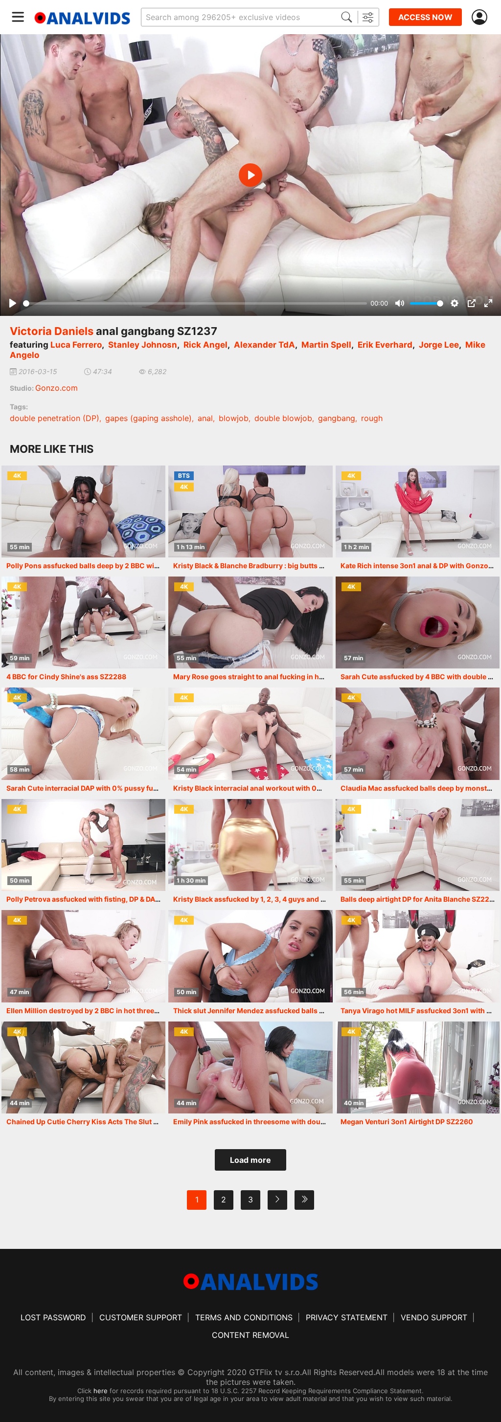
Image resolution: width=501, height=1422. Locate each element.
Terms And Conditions (244, 1317)
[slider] (195, 303)
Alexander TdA (264, 345)
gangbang (336, 418)
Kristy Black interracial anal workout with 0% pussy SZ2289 (272, 788)
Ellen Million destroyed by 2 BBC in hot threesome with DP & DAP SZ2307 (127, 1010)
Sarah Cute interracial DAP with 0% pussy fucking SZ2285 (103, 788)
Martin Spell (326, 345)
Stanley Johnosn (142, 345)
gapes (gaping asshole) (148, 418)
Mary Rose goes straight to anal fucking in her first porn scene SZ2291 (290, 676)
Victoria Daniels (51, 331)
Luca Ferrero (76, 345)
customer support (140, 1317)
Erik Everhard (385, 345)
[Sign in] (481, 17)
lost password (53, 1317)
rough (372, 418)
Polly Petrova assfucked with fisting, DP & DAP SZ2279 (96, 899)
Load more (250, 1160)
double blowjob (283, 418)
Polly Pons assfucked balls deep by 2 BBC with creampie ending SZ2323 (126, 565)
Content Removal (250, 1335)
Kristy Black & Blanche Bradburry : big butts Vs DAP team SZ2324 (280, 565)
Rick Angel (205, 345)
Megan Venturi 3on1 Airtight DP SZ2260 (407, 1121)
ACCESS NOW (425, 17)
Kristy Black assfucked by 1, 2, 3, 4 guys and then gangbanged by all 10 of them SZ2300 (318, 899)
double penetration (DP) (54, 418)
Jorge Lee (439, 345)
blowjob (234, 418)
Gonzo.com (56, 388)
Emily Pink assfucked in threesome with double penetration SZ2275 (286, 1121)
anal (205, 418)
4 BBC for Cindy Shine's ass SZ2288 (66, 676)
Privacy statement (346, 1317)
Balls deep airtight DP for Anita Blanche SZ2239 (419, 899)
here (100, 1391)
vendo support (434, 1317)
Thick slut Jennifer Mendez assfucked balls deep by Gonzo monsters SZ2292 (302, 1010)
